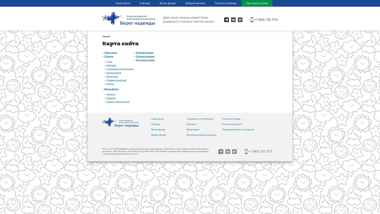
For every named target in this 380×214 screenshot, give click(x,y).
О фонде (145, 3)
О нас (109, 61)
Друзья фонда (114, 72)
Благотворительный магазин (201, 135)
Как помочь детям (257, 3)
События (111, 98)
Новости (111, 94)
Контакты (111, 65)
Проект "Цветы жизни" (118, 101)
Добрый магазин (195, 3)
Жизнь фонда (168, 3)
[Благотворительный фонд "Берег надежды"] (106, 4)
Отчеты (110, 84)
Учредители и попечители (120, 69)
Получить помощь (226, 3)
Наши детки (122, 3)
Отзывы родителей (116, 80)
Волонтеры (112, 76)
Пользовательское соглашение (238, 129)
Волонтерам (193, 129)
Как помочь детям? (232, 124)
